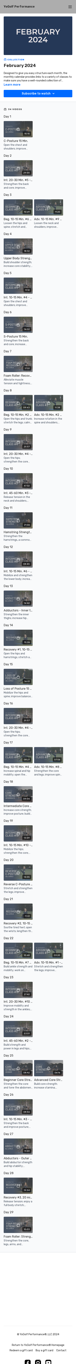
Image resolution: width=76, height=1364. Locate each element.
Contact (61, 1350)
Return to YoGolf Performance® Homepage (38, 1345)
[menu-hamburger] (70, 6)
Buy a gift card (44, 1350)
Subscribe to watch (36, 93)
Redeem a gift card (21, 1350)
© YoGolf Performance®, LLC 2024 (38, 1334)
